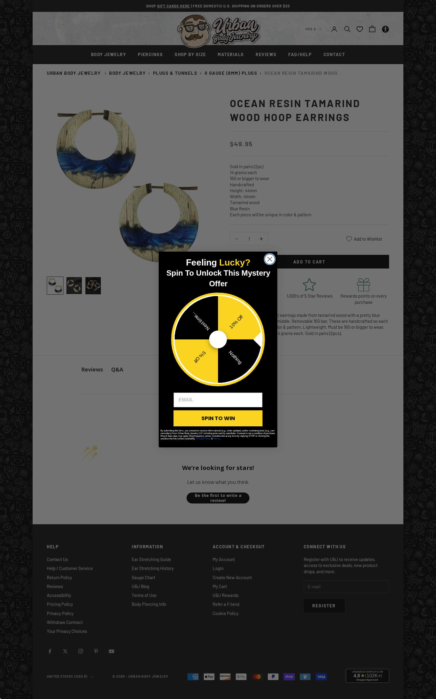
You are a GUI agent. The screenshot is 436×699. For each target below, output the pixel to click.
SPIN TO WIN (218, 418)
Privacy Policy (203, 438)
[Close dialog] (270, 259)
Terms (216, 438)
